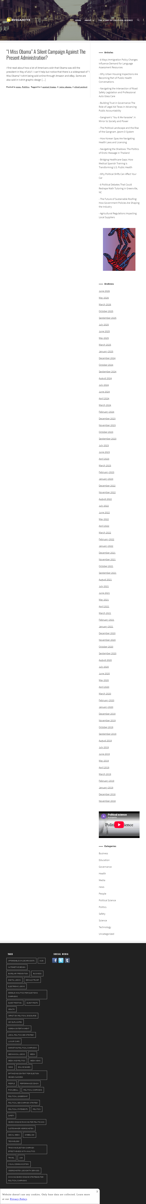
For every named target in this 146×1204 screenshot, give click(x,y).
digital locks (14, 980)
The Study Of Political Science (115, 20)
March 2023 (105, 465)
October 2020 (106, 646)
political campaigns (33, 1090)
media (32, 1054)
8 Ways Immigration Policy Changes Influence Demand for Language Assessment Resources (118, 63)
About (88, 20)
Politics (26, 87)
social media (14, 1135)
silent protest (80, 87)
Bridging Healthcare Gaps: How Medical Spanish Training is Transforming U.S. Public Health (116, 163)
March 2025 (105, 344)
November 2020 (107, 640)
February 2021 (106, 619)
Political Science (107, 900)
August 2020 (105, 660)
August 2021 (105, 579)
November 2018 (107, 801)
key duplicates (15, 1022)
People (102, 893)
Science (103, 920)
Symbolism (29, 1135)
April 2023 (104, 458)
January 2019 (106, 787)
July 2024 (104, 385)
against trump (49, 87)
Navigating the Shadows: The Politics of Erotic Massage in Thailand (119, 150)
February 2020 (106, 700)
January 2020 (106, 707)
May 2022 (104, 519)
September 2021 (107, 572)
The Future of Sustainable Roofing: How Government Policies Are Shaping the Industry (119, 202)
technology (14, 1141)
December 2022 (107, 485)
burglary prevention (18, 973)
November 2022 (107, 492)
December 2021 (107, 552)
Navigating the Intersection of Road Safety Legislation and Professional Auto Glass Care (118, 92)
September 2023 (107, 438)
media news (35, 1061)
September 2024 (107, 371)
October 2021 (106, 566)
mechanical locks (16, 1054)
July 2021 (104, 586)
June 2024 (104, 391)
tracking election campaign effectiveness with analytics (21, 1149)
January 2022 (106, 546)
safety (11, 1115)
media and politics (16, 1061)
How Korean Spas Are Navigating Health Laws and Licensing (117, 140)
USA (21, 1158)
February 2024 (106, 411)
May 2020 (104, 680)
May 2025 (104, 338)
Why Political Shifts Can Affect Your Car (117, 175)
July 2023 (104, 445)
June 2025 (104, 331)
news (18, 87)
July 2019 (104, 747)
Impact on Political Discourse (22, 1016)
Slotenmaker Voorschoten (21, 1128)
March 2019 (105, 774)
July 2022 (104, 505)
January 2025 (106, 351)
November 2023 (107, 425)
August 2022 (105, 499)
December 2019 (107, 713)
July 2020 (104, 666)
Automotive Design (17, 967)
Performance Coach (29, 1083)
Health (102, 873)
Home (78, 20)
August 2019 (105, 740)
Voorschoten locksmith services (23, 1170)
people (11, 1083)
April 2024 (104, 398)
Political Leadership (18, 1096)
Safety (102, 913)
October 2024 (106, 364)
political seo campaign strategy (23, 1103)
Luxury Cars (14, 1041)
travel (11, 1158)
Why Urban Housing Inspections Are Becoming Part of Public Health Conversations (118, 77)
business (37, 973)
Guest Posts (32, 1003)
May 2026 (104, 297)
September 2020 (107, 653)
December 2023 (107, 418)
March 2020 (105, 693)
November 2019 (107, 720)
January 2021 (106, 626)
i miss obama (65, 87)
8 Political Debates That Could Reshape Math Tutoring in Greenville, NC (118, 188)
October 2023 (106, 432)
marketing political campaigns (22, 1048)
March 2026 (105, 304)
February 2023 (106, 472)
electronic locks (16, 986)
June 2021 (104, 593)
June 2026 (104, 291)
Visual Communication (18, 1164)
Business (103, 853)
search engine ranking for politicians (26, 1122)
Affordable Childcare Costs (21, 961)
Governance (105, 866)
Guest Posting (15, 1003)
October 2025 (106, 311)
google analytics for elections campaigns (23, 994)
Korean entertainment (18, 1028)
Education (104, 860)
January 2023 (106, 479)
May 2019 (104, 760)
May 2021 (104, 599)
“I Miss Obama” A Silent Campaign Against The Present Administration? (46, 54)
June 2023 (104, 452)
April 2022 (104, 525)
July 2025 (104, 324)
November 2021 (107, 559)
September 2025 (107, 317)
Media (102, 880)
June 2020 (104, 673)
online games (24, 1067)
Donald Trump (32, 980)
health (11, 1009)
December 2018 (107, 794)
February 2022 (106, 539)
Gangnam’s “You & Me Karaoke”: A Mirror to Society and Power (117, 119)
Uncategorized (106, 933)
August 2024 (105, 378)
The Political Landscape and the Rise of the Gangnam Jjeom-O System (119, 129)
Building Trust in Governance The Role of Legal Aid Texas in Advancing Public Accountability (118, 106)
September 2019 (107, 733)
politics (36, 1109)
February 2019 (106, 780)
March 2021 (105, 613)
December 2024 (107, 358)
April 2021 (104, 606)
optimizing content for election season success (23, 1075)
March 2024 (105, 405)
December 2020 (107, 633)
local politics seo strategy (21, 1035)
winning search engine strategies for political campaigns (25, 1179)
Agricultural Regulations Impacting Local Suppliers (118, 215)
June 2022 (104, 512)
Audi (42, 961)
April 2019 (104, 767)
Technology (105, 927)
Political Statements (18, 1109)
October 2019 (106, 727)
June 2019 (104, 754)
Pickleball (13, 1090)
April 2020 (104, 687)
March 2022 (105, 532)
